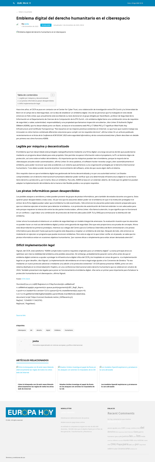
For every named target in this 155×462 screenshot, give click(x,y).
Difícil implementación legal (29, 103)
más (131, 440)
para (125, 444)
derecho (39, 330)
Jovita (27, 24)
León (134, 436)
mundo (126, 440)
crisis (138, 428)
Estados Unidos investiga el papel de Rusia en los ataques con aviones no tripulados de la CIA (77, 386)
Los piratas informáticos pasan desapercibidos (36, 101)
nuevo (146, 440)
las (131, 436)
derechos (112, 431)
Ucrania (121, 448)
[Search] (14, 3)
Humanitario (69, 330)
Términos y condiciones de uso (15, 457)
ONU (113, 444)
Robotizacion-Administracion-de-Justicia (75, 418)
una (127, 448)
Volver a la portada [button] (24, 12)
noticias (140, 440)
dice (117, 432)
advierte (110, 428)
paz (130, 444)
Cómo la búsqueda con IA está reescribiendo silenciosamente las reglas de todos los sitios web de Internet (36, 386)
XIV (136, 449)
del (31, 330)
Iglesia (117, 436)
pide (133, 444)
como (119, 428)
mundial (120, 440)
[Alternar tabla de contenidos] (51, 95)
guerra (140, 432)
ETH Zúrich (26, 279)
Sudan (115, 449)
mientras (110, 440)
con (123, 427)
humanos (111, 436)
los (138, 436)
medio (143, 436)
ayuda (115, 428)
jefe (120, 436)
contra (133, 428)
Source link (21, 315)
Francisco (130, 432)
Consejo (128, 428)
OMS (109, 444)
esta (126, 432)
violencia (132, 449)
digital (48, 330)
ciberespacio (22, 330)
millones (115, 440)
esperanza (121, 432)
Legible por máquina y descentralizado (33, 98)
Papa (119, 444)
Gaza (136, 431)
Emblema (57, 330)
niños (135, 440)
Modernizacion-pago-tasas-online (73, 422)
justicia (125, 436)
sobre (110, 448)
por (137, 444)
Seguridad (142, 445)
